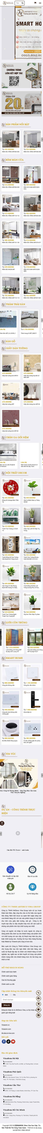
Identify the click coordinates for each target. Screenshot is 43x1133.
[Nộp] (22, 3)
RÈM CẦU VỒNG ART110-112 (10, 215)
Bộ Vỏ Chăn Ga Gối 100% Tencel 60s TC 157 (19, 465)
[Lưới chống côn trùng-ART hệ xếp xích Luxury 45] (23, 637)
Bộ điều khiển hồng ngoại (9, 740)
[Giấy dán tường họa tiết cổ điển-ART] (32, 363)
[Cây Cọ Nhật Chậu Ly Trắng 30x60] (32, 487)
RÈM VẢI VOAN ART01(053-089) (32, 270)
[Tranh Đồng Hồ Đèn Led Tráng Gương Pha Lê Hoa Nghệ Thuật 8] (32, 573)
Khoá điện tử (27, 712)
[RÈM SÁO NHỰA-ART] (10, 256)
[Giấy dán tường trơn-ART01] (10, 363)
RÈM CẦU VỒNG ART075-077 (32, 242)
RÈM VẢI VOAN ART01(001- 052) (32, 188)
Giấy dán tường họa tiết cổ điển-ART (31, 376)
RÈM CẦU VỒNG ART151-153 (10, 242)
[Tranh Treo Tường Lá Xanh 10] (10, 516)
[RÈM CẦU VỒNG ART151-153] (10, 230)
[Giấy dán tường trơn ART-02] (32, 391)
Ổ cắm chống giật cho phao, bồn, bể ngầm (32, 741)
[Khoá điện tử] (32, 699)
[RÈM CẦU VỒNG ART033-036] (10, 139)
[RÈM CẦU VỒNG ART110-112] (10, 203)
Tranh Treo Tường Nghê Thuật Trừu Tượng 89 (9, 615)
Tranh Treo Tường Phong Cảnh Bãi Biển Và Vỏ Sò (31, 558)
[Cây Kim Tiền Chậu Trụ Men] (32, 601)
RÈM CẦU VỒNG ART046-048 (32, 151)
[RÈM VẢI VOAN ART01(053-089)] (32, 256)
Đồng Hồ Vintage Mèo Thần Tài (10, 501)
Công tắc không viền (8, 685)
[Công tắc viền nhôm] (32, 672)
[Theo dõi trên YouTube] (13, 1041)
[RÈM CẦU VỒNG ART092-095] (10, 174)
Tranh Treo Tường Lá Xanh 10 (10, 529)
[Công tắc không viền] (10, 672)
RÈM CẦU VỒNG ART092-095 (10, 187)
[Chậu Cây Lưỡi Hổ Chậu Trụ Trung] (32, 516)
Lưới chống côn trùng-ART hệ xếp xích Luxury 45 (23, 650)
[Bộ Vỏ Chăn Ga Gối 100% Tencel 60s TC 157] (20, 452)
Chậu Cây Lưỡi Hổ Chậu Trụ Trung (32, 529)
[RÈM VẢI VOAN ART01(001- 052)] (32, 174)
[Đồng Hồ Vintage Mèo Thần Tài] (10, 487)
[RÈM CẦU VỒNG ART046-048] (32, 139)
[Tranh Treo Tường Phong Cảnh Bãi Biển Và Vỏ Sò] (32, 544)
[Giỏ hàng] (35, 3)
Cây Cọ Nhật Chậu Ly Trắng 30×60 (32, 501)
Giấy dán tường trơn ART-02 (32, 404)
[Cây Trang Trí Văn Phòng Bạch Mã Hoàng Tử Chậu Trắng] (10, 573)
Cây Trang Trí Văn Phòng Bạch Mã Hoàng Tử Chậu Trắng (9, 587)
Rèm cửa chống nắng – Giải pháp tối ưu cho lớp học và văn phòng (23, 791)
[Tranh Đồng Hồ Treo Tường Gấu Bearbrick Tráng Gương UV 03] (10, 544)
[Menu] (40, 3)
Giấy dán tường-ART (8, 404)
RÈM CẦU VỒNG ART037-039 (32, 298)
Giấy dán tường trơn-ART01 (10, 375)
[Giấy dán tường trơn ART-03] (10, 418)
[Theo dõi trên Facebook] (4, 1041)
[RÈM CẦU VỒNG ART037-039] (32, 285)
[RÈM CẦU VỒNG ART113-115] (10, 285)
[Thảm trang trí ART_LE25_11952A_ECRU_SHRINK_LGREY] (20, 319)
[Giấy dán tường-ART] (10, 391)
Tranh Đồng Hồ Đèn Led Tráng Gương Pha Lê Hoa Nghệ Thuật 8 (31, 587)
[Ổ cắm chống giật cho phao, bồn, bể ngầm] (32, 728)
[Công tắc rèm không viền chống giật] (10, 699)
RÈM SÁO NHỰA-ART (8, 269)
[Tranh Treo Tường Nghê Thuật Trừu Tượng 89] (10, 601)
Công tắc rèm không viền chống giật (9, 713)
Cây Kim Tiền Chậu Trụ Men (32, 614)
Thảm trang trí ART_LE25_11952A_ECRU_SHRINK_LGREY (20, 334)
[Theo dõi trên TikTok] (8, 1041)
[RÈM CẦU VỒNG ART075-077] (32, 230)
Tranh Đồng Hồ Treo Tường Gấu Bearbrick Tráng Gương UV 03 (10, 558)
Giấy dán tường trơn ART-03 (10, 431)
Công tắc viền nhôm (30, 685)
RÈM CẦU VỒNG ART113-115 (10, 298)
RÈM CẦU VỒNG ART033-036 (10, 151)
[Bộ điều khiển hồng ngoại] (10, 728)
